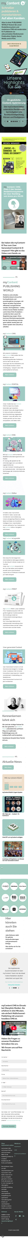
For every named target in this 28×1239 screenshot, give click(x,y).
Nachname (4, 1066)
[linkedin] (23, 1216)
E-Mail (3, 1083)
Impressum (17, 1146)
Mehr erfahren (9, 375)
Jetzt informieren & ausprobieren (14, 45)
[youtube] (19, 1216)
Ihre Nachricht (5, 1100)
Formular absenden (9, 1126)
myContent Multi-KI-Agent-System (12, 792)
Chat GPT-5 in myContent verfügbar (12, 837)
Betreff (3, 1091)
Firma (3, 1074)
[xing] (16, 1219)
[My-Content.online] (13, 4)
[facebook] (16, 1216)
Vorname (4, 1057)
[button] (3, 1236)
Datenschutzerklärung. (13, 1120)
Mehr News (8, 767)
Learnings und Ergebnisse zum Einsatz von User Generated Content (13, 859)
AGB (15, 1150)
